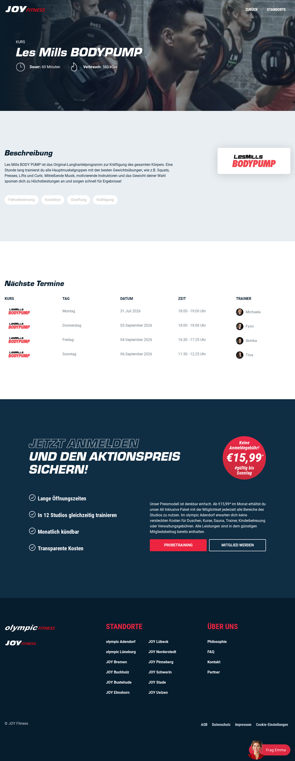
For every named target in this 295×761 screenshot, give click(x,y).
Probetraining (178, 545)
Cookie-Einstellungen (272, 724)
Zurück (251, 9)
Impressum (243, 724)
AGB (204, 724)
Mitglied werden (237, 545)
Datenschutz (221, 724)
